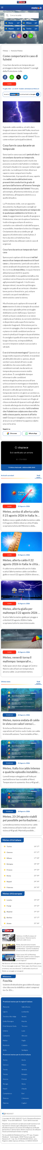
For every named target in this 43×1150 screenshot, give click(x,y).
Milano (24, 1065)
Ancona (5, 1079)
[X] (25, 35)
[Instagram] (19, 35)
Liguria (5, 1012)
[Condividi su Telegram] (25, 79)
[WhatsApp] (30, 35)
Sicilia (5, 1050)
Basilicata (6, 1045)
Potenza (5, 1098)
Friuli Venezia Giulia (9, 1026)
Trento (5, 1069)
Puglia (24, 1040)
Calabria (24, 1045)
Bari (23, 1093)
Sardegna (25, 1050)
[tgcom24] (21, 2)
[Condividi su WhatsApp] (12, 79)
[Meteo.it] (36, 7)
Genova (5, 1065)
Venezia (24, 1069)
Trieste (5, 1074)
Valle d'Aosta (26, 1007)
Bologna (24, 1074)
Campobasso (7, 1093)
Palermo (6, 1103)
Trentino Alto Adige (9, 1016)
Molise (5, 1040)
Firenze (24, 1079)
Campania (6, 1036)
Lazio (23, 1031)
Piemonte (6, 1007)
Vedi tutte (38, 682)
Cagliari (24, 1103)
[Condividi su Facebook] (5, 79)
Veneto (24, 1016)
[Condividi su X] (18, 79)
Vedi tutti (38, 476)
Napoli (5, 1089)
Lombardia (25, 1012)
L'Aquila (24, 1089)
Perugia (5, 1084)
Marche (24, 1021)
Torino (5, 1060)
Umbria (5, 1031)
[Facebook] (13, 35)
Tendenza (9, 715)
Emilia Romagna (8, 1021)
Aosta (24, 1060)
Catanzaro (25, 1098)
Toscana (24, 1026)
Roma (24, 1084)
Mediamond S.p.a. (20, 1135)
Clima (9, 84)
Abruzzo (24, 1036)
